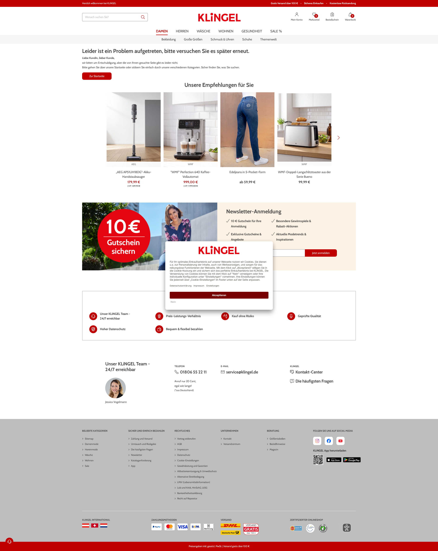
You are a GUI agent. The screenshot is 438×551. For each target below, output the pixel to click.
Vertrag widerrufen (186, 438)
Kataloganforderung (141, 460)
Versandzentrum (231, 444)
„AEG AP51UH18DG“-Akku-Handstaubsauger (133, 174)
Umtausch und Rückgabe (143, 444)
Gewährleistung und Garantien (192, 465)
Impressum (183, 449)
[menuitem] (162, 31)
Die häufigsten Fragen (314, 381)
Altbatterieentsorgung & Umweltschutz (197, 471)
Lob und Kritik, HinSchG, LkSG (192, 487)
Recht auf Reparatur (187, 498)
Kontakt (227, 438)
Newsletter (136, 454)
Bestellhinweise (277, 444)
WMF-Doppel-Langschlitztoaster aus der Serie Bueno (304, 174)
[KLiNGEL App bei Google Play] (352, 459)
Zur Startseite (96, 76)
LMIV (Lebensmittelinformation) (193, 482)
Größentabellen (277, 438)
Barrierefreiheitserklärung (189, 493)
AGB (179, 444)
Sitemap (89, 438)
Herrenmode (91, 449)
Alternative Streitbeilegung (190, 476)
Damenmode (91, 444)
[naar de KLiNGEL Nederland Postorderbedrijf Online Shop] (103, 525)
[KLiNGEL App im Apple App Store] (334, 460)
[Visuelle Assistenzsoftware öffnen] (345, 527)
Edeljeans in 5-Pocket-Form (247, 172)
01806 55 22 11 (193, 372)
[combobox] (115, 17)
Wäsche (89, 454)
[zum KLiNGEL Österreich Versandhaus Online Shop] (85, 525)
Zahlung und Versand (141, 438)
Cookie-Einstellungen (188, 460)
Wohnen (89, 460)
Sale (87, 465)
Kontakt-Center (309, 372)
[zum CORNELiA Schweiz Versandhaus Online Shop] (94, 525)
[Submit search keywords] (143, 17)
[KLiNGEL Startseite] (219, 17)
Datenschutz (183, 454)
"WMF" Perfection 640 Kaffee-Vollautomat (190, 174)
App (133, 465)
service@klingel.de (242, 372)
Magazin (274, 449)
